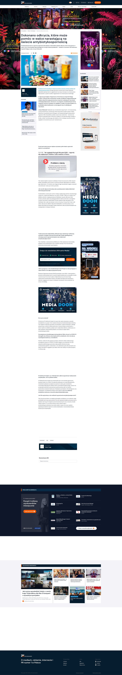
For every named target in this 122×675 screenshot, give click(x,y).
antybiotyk (42, 440)
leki (47, 440)
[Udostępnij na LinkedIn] (35, 53)
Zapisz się (69, 259)
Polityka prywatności (79, 672)
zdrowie (51, 440)
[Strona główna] (26, 2)
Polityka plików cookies (97, 672)
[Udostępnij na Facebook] (34, 53)
